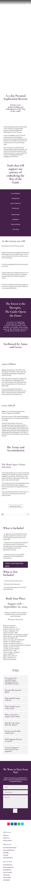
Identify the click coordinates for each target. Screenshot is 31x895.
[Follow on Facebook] (15, 824)
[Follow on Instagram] (8, 824)
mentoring (6, 875)
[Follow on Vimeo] (22, 824)
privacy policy (7, 840)
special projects (8, 857)
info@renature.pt (20, 780)
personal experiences (9, 847)
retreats (5, 855)
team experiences (8, 850)
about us (5, 835)
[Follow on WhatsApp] (19, 824)
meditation (6, 880)
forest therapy (7, 865)
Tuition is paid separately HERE (14, 564)
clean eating (7, 877)
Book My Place (15, 506)
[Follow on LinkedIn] (12, 824)
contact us (6, 838)
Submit (23, 811)
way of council (7, 872)
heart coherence (8, 867)
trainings (6, 853)
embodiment (7, 870)
